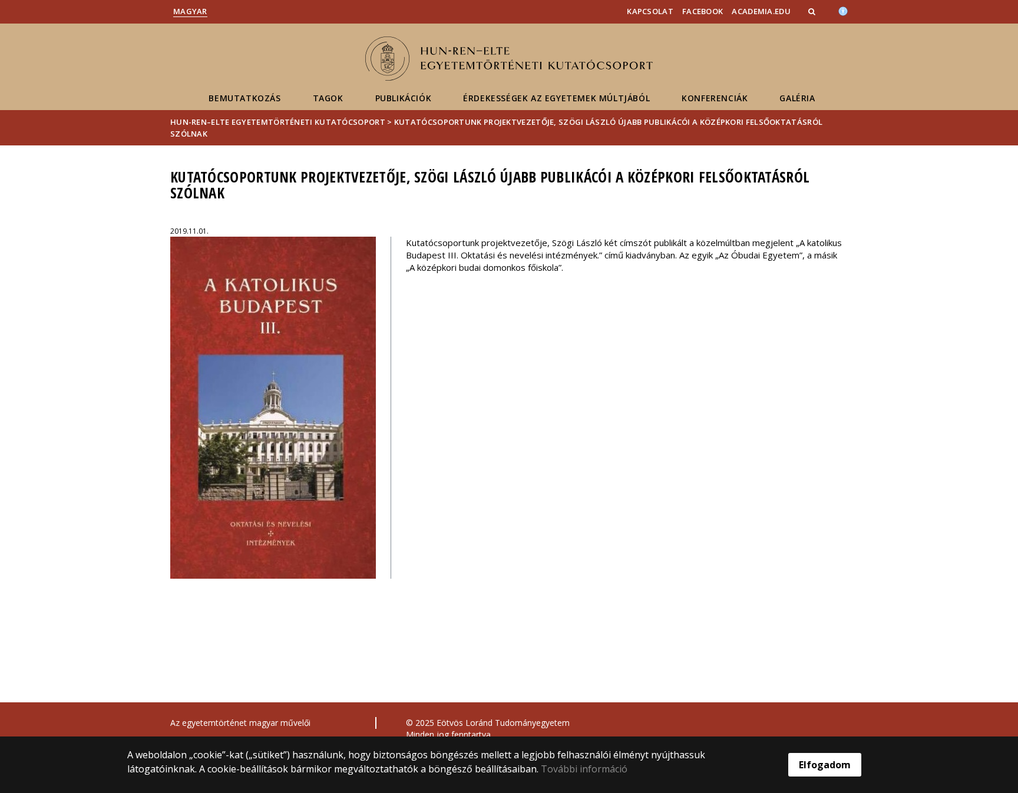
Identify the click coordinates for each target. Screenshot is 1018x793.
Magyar (190, 11)
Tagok (328, 98)
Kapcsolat (650, 11)
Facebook (702, 11)
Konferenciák (715, 98)
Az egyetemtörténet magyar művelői (240, 722)
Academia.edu (761, 11)
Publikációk (403, 98)
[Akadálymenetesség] (843, 10)
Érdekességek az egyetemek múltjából (556, 98)
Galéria (797, 98)
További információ (584, 768)
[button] (813, 11)
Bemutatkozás (244, 98)
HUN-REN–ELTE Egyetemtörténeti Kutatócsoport (277, 122)
